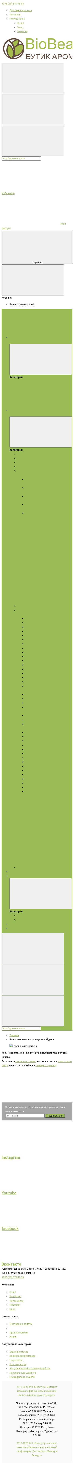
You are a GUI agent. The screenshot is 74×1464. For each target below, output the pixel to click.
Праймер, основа (35, 766)
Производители (18, 1332)
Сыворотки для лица (37, 627)
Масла (21, 728)
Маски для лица (34, 622)
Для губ (29, 749)
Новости (22, 31)
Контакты (15, 14)
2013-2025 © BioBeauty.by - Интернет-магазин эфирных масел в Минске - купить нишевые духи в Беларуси (37, 1391)
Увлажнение (32, 660)
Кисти (28, 770)
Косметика (23, 610)
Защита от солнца (35, 664)
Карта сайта (16, 1300)
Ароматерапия (18, 928)
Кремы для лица (34, 618)
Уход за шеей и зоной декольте (44, 686)
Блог (20, 27)
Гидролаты (23, 466)
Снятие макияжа (35, 783)
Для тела (22, 517)
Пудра (29, 745)
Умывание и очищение (38, 643)
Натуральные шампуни (23, 1372)
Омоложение (33, 648)
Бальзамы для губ (36, 677)
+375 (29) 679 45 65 (13, 3)
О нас (20, 23)
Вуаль (28, 761)
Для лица (22, 475)
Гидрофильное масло (22, 1376)
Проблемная (32, 513)
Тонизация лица (34, 652)
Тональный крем (35, 774)
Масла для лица (34, 631)
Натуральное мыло (28, 470)
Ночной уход (32, 681)
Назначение (32, 698)
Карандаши (32, 732)
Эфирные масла (26, 458)
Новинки (14, 924)
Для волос (23, 521)
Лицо (20, 614)
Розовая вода (17, 1364)
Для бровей (32, 753)
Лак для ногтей (34, 787)
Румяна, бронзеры (36, 757)
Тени (28, 736)
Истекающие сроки (28, 919)
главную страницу (46, 1065)
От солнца (31, 707)
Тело (20, 690)
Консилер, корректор (37, 778)
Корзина (37, 262)
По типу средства (35, 694)
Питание (30, 656)
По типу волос (33, 719)
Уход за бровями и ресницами (43, 673)
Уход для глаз (33, 669)
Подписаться (55, 1115)
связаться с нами (25, 1061)
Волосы (22, 711)
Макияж (30, 728)
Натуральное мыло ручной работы (30, 1368)
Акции (13, 875)
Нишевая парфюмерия (30, 605)
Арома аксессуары (28, 867)
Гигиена (29, 702)
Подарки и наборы (28, 453)
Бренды (14, 871)
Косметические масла (30, 462)
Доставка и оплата (20, 10)
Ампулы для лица (35, 639)
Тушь (28, 740)
